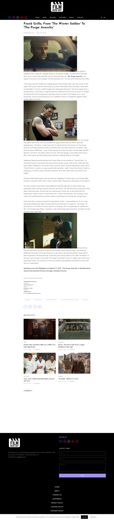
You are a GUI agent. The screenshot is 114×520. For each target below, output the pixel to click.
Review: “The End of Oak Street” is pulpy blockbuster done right (71, 346)
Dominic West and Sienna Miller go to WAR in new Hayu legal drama (40, 346)
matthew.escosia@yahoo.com (34, 293)
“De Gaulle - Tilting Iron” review (68, 379)
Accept (84, 517)
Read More (93, 517)
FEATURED (27, 299)
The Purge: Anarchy (51, 299)
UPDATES (85, 299)
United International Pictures (70, 299)
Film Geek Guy (29, 33)
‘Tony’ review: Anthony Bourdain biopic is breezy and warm (39, 380)
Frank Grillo (38, 299)
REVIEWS (60, 376)
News (25, 342)
